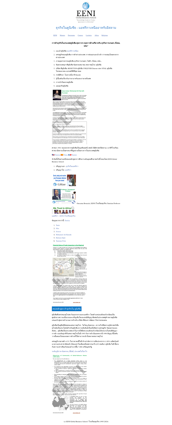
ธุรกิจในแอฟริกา (72, 166)
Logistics (89, 35)
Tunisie (74, 155)
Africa (97, 35)
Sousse (58, 231)
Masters (62, 35)
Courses (80, 35)
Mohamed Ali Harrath (63, 234)
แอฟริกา (68, 170)
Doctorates (71, 35)
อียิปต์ (71, 351)
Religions (105, 35)
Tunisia (57, 155)
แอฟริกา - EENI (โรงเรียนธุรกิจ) (63, 216)
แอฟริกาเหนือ (72, 51)
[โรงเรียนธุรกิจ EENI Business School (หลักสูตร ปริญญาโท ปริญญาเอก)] (86, 23)
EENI (55, 35)
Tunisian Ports (61, 241)
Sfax (57, 228)
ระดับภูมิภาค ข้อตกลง (60, 351)
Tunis (58, 225)
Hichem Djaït (60, 238)
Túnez (66, 155)
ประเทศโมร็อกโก (80, 351)
